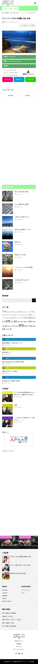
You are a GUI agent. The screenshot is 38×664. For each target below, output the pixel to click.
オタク (9, 312)
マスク (20, 318)
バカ (30, 315)
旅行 (30, 321)
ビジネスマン (13, 318)
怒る (22, 321)
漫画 (17, 326)
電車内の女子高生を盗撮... (18, 573)
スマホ (32, 312)
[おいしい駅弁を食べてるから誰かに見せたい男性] (6, 567)
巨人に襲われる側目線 (9, 613)
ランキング (19, 646)
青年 (8, 329)
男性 (21, 325)
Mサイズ (19, 79)
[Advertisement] (19, 122)
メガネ (24, 318)
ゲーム (13, 312)
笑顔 (30, 326)
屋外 (16, 321)
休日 (32, 318)
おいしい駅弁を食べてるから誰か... (21, 565)
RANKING (5, 590)
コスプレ (19, 312)
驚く (11, 329)
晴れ (9, 326)
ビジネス (6, 318)
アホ (4, 311)
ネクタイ (14, 315)
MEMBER (4, 595)
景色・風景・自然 (10, 8)
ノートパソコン (22, 315)
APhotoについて (19, 641)
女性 (8, 321)
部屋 (3, 329)
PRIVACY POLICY (7, 601)
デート (9, 315)
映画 (3, 326)
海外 (14, 326)
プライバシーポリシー (19, 649)
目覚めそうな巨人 (7, 616)
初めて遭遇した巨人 (8, 623)
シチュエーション (25, 590)
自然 (34, 326)
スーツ (4, 315)
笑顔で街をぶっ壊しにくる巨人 (11, 619)
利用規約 (19, 644)
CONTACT (5, 593)
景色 (6, 326)
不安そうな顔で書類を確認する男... (21, 556)
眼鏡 (26, 326)
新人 (27, 321)
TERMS (4, 598)
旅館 (34, 321)
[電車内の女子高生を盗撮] (6, 576)
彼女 (19, 321)
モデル (23, 593)
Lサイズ (30, 79)
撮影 (24, 321)
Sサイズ (7, 79)
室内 (12, 321)
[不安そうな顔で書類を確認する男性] (6, 559)
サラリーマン (26, 312)
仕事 (29, 318)
